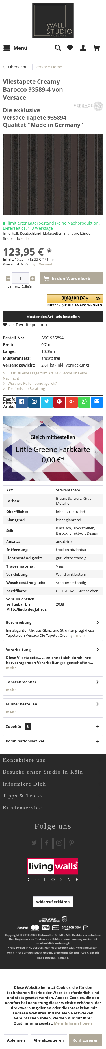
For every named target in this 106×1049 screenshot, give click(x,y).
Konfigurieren (86, 1040)
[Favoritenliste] (69, 48)
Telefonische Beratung (26, 388)
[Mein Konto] (83, 48)
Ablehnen (16, 1040)
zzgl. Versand (41, 264)
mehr (80, 635)
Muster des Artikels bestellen (53, 316)
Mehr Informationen (73, 1023)
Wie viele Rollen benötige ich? (32, 383)
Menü (20, 48)
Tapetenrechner (21, 681)
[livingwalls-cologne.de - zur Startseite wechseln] (53, 20)
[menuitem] (15, 48)
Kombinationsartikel (25, 741)
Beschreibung (18, 622)
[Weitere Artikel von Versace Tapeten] (88, 106)
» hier (25, 238)
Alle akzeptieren (49, 1040)
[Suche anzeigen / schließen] (57, 48)
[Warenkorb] (97, 48)
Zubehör (17, 726)
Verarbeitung (18, 649)
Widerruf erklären (53, 901)
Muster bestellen (21, 704)
